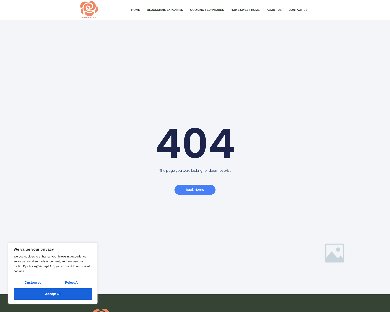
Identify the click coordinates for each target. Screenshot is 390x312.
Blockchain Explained (165, 9)
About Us (274, 9)
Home (135, 9)
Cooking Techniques (207, 9)
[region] (53, 273)
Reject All (72, 282)
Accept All (53, 294)
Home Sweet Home (245, 9)
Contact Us (298, 9)
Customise (33, 282)
